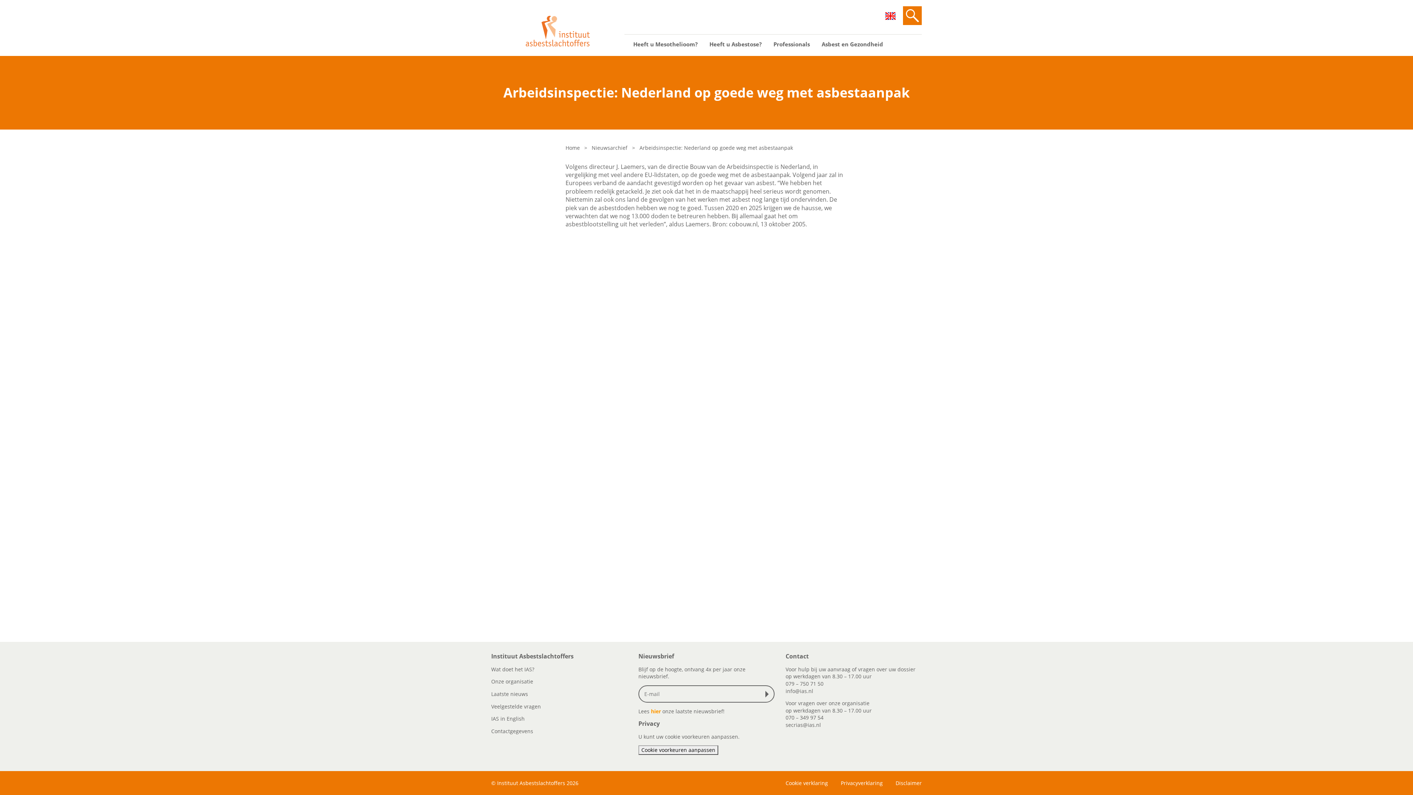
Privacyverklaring (862, 783)
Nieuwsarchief (609, 147)
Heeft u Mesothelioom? (665, 44)
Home (573, 147)
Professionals (791, 44)
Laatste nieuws (509, 693)
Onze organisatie (512, 681)
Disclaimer (909, 783)
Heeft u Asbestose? (735, 44)
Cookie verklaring (807, 783)
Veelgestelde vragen (516, 706)
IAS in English (508, 718)
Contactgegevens (512, 731)
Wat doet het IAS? (512, 669)
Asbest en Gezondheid (852, 44)
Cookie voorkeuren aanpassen (678, 749)
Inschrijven (768, 694)
